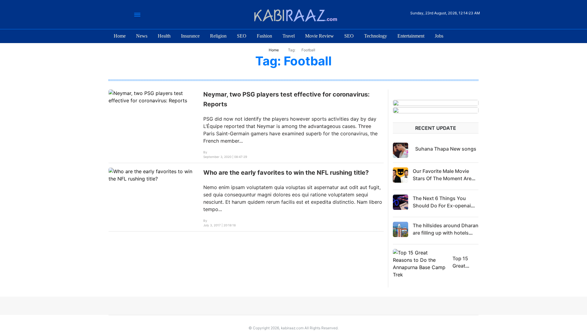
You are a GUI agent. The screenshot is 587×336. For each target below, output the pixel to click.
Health (164, 35)
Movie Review (319, 35)
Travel (288, 35)
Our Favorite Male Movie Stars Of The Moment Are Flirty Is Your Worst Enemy (443, 178)
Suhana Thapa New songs (445, 149)
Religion (218, 35)
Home (120, 35)
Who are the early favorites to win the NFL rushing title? (286, 172)
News (141, 35)
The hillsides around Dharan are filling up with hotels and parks (445, 232)
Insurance (190, 35)
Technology (375, 35)
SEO (241, 35)
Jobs (439, 35)
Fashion (264, 35)
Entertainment (410, 35)
